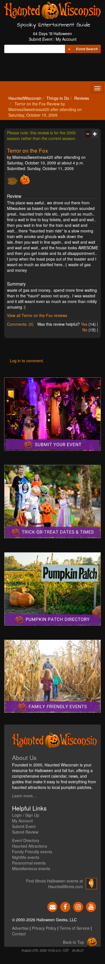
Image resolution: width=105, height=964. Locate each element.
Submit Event (40, 39)
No (84, 329)
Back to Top (73, 942)
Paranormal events (29, 863)
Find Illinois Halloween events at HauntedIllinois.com (54, 883)
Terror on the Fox (27, 150)
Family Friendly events (32, 851)
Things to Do (57, 98)
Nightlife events (25, 857)
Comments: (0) (20, 324)
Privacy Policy (44, 928)
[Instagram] (78, 906)
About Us (24, 757)
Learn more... (24, 795)
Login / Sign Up (25, 815)
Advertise (20, 928)
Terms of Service (75, 928)
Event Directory (25, 840)
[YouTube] (91, 906)
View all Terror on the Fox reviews (37, 315)
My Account (66, 39)
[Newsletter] (52, 906)
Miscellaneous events (31, 868)
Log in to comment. (27, 360)
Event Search (87, 48)
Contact (19, 933)
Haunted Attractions (29, 846)
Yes (84, 324)
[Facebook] (65, 906)
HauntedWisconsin (24, 98)
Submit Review (25, 832)
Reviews (81, 98)
